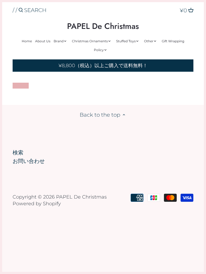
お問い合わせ (29, 161)
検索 (18, 152)
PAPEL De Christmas (103, 26)
